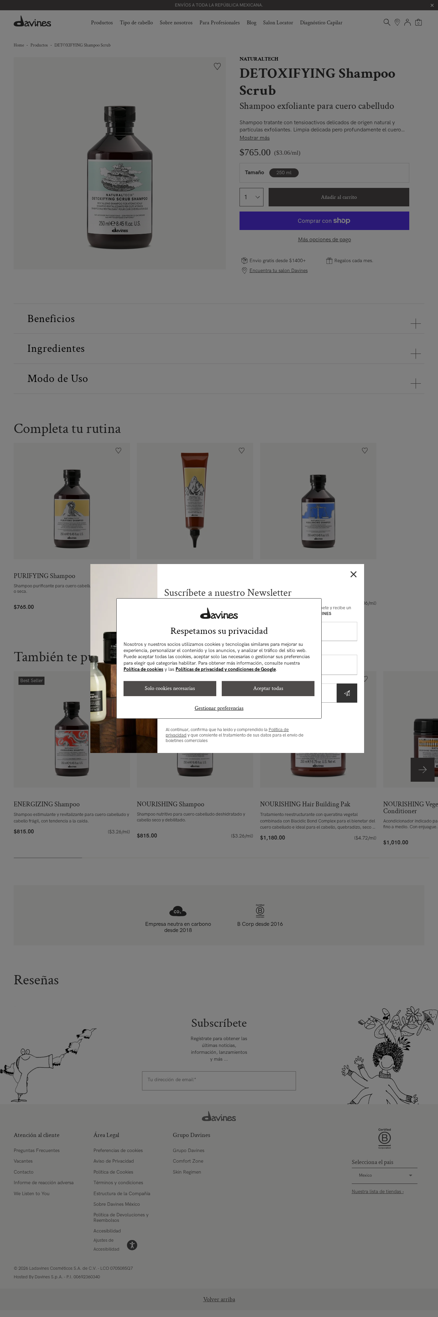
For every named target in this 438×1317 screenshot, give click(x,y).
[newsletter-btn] (347, 693)
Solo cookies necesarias (170, 688)
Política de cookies (143, 669)
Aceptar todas (268, 688)
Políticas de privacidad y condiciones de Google (226, 669)
